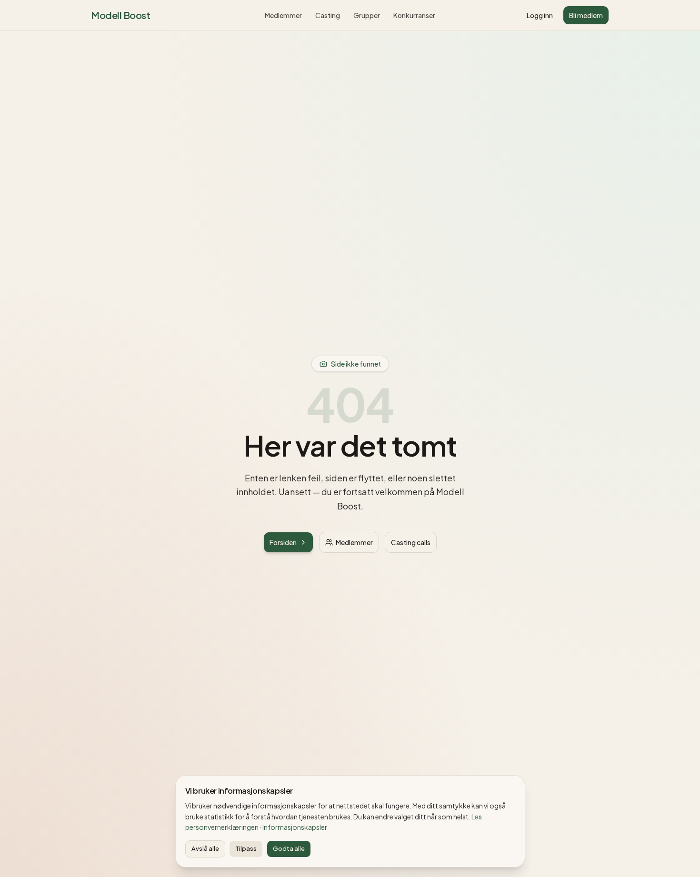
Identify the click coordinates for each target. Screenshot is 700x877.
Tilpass (246, 848)
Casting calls (410, 542)
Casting (327, 15)
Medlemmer (283, 15)
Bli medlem (586, 15)
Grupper (366, 15)
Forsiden (283, 542)
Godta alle (289, 848)
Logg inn (540, 15)
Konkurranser (414, 15)
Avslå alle (205, 848)
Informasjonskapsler (294, 827)
